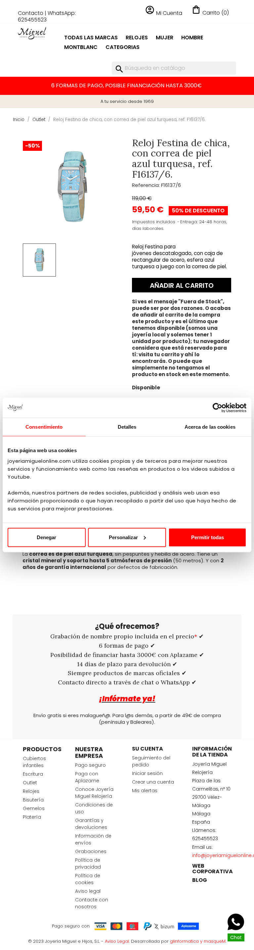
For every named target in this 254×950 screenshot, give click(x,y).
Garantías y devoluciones (91, 824)
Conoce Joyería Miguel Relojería (94, 792)
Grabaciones (90, 851)
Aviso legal (88, 891)
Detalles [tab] (127, 427)
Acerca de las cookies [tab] (210, 427)
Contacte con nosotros (91, 903)
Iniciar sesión (147, 773)
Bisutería (33, 800)
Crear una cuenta (153, 782)
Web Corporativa (212, 869)
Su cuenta (147, 749)
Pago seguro (90, 765)
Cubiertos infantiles (34, 762)
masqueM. (215, 941)
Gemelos (34, 808)
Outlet (30, 782)
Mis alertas (144, 790)
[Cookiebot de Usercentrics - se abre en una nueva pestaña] (217, 408)
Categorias (123, 47)
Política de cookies (87, 879)
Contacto (30, 13)
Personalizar (123, 537)
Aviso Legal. (117, 941)
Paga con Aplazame (87, 777)
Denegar (46, 537)
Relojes (137, 37)
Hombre (192, 37)
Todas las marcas (91, 37)
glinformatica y (187, 941)
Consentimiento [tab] (44, 427)
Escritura (33, 774)
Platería (32, 817)
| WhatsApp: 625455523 (47, 16)
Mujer (164, 37)
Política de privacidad (88, 863)
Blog (199, 880)
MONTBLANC (81, 47)
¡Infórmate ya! (127, 699)
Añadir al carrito (182, 285)
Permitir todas (207, 537)
